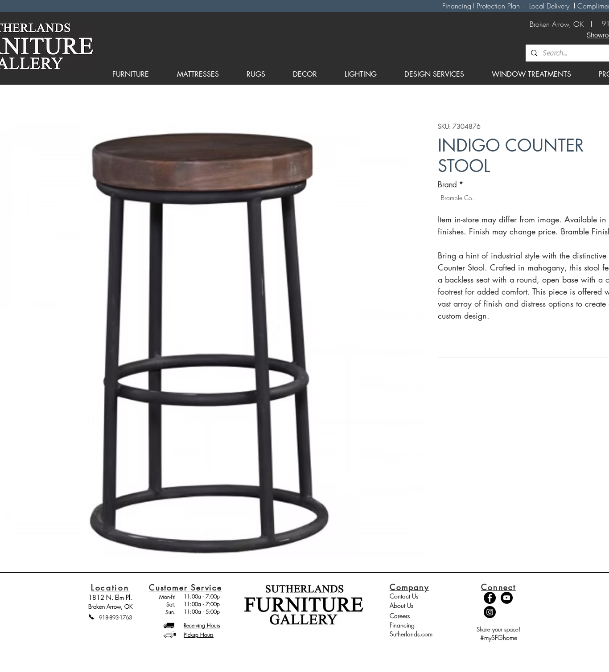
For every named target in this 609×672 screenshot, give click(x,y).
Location (110, 587)
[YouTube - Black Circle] (507, 598)
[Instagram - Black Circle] (490, 612)
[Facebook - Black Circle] (490, 598)
